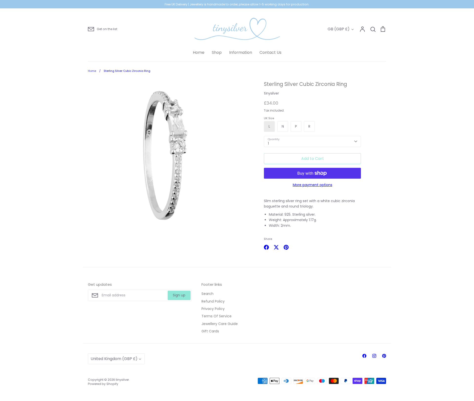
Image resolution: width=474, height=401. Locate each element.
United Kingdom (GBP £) (114, 359)
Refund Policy (213, 301)
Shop (217, 52)
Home (198, 52)
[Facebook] (364, 356)
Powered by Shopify (103, 384)
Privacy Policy (213, 308)
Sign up (179, 295)
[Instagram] (374, 356)
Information (240, 52)
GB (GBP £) (339, 29)
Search (207, 293)
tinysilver (271, 93)
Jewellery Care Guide (219, 323)
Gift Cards (210, 331)
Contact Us (270, 52)
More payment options (312, 184)
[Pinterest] (384, 356)
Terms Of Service (216, 316)
